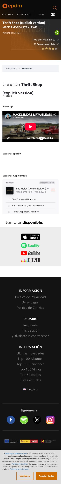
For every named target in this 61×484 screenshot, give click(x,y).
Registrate (30, 325)
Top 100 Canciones (31, 364)
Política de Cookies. (20, 464)
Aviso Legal (30, 302)
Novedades (11, 68)
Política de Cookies (30, 308)
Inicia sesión (54, 14)
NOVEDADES (7, 14)
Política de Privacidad (30, 297)
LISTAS (41, 14)
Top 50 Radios (30, 375)
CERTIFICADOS (23, 14)
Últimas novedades (30, 353)
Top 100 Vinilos (30, 369)
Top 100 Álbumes (30, 359)
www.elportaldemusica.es (16, 453)
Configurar (25, 475)
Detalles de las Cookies (19, 469)
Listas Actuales (30, 380)
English (32, 389)
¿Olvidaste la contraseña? (30, 336)
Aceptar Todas (46, 475)
